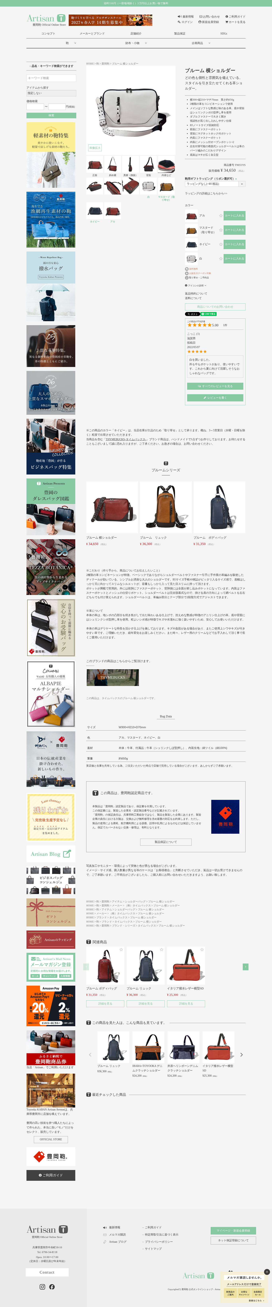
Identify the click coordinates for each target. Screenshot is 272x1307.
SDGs (223, 33)
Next (242, 1055)
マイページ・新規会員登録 (233, 1230)
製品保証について (166, 841)
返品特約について (196, 293)
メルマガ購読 (117, 1234)
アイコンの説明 (196, 285)
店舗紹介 (136, 33)
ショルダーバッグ (135, 901)
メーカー (117, 905)
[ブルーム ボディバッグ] (219, 507)
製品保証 (179, 33)
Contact (47, 1272)
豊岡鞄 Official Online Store (49, 24)
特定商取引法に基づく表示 (161, 1234)
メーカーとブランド (92, 33)
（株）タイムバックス (138, 905)
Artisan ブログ (117, 1241)
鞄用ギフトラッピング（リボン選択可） (211, 178)
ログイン (187, 22)
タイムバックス (118, 917)
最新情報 (188, 16)
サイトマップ (153, 1248)
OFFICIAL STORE (51, 1139)
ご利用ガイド (237, 16)
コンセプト (48, 33)
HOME (90, 63)
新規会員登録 (210, 22)
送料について (193, 298)
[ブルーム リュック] (166, 507)
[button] (86, 966)
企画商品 (197, 43)
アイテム (117, 901)
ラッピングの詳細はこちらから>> (206, 193)
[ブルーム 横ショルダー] (112, 507)
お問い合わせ (211, 16)
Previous (90, 1055)
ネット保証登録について (233, 1240)
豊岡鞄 (105, 63)
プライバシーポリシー (159, 1241)
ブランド (101, 917)
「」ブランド (131, 439)
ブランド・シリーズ (123, 925)
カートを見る (237, 22)
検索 (51, 115)
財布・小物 (132, 43)
